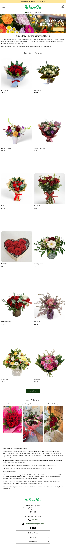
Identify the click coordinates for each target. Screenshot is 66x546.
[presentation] (32, 444)
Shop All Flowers (33, 391)
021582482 (38, 12)
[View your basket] (63, 6)
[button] (27, 446)
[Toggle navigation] (3, 6)
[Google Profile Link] (34, 528)
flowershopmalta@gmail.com (34, 524)
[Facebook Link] (31, 528)
